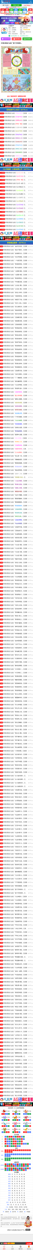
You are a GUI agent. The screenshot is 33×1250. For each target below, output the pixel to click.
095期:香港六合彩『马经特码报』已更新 (13, 601)
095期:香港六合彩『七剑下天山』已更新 (13, 644)
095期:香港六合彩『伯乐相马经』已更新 (13, 754)
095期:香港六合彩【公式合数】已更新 (14, 194)
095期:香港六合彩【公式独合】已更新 (14, 187)
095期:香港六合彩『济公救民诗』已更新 (13, 306)
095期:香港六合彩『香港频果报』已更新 (13, 1088)
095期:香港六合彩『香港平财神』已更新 (13, 342)
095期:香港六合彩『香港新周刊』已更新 (13, 541)
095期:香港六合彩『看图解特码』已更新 (13, 697)
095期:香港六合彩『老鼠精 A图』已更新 (13, 1014)
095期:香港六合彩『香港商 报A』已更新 (13, 388)
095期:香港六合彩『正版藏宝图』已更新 (13, 317)
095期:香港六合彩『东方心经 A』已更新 (13, 1024)
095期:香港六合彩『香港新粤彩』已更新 (13, 278)
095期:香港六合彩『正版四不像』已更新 (13, 527)
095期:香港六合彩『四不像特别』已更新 (13, 736)
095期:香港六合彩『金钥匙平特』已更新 (13, 946)
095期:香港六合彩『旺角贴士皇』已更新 (13, 630)
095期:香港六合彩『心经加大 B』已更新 (13, 1035)
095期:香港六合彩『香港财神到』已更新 (13, 687)
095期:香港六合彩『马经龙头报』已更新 (13, 598)
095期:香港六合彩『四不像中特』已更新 (13, 740)
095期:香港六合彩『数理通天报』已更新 (13, 914)
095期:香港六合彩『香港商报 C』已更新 (13, 594)
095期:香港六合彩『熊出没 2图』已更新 (13, 733)
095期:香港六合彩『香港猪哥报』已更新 (13, 918)
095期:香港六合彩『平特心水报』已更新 (13, 935)
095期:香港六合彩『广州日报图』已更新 (13, 417)
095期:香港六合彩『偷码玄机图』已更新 (13, 626)
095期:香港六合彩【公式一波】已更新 (14, 183)
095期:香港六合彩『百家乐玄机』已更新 (13, 999)
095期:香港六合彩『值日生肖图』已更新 (13, 314)
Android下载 (7, 38)
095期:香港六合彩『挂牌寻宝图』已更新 (13, 1042)
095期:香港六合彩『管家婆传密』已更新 (13, 807)
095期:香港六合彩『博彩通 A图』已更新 (13, 985)
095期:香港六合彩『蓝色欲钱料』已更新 (13, 608)
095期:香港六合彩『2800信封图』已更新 (14, 1056)
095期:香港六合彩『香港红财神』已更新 (13, 363)
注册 (12, 1249)
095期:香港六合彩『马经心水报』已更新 (13, 605)
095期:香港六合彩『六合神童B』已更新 (13, 900)
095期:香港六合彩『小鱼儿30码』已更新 (13, 928)
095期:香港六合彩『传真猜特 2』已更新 (13, 1067)
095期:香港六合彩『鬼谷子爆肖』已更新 (13, 250)
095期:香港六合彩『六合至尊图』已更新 (13, 385)
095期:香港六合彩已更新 (13, 113)
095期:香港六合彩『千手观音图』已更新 (13, 882)
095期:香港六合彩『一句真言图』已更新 (13, 260)
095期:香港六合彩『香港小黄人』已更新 (13, 616)
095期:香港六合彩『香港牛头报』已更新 (13, 861)
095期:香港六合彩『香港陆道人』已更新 (13, 619)
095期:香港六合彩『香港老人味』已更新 (13, 711)
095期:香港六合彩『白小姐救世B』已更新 (14, 786)
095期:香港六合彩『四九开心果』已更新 (13, 708)
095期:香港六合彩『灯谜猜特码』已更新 (13, 658)
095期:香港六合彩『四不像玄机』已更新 (13, 743)
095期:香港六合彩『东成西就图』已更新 (13, 534)
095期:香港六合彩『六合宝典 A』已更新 (13, 875)
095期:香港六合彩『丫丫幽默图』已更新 (13, 377)
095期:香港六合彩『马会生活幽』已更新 (13, 726)
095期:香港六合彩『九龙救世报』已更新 (13, 836)
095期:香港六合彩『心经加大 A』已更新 (13, 1031)
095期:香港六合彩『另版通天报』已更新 (13, 854)
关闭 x (28, 1229)
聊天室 (21, 1249)
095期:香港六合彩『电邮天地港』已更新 (13, 559)
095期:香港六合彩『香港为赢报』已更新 (13, 623)
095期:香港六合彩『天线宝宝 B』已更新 (13, 847)
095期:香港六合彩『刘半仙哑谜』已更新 (13, 1081)
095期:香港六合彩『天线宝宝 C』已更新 (13, 850)
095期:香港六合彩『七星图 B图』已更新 (13, 271)
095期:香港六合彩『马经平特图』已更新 (13, 761)
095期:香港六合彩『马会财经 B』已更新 (13, 815)
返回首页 (30, 2)
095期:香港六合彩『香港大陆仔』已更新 (13, 797)
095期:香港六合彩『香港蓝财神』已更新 (13, 356)
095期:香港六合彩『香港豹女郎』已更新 (13, 964)
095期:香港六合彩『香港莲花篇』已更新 (13, 580)
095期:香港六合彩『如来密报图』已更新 (13, 640)
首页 (4, 1249)
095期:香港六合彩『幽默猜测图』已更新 (13, 680)
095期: (5, 1243)
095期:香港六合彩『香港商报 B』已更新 (13, 591)
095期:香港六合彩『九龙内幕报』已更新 (13, 839)
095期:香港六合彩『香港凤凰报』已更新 (13, 690)
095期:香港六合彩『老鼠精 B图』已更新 (13, 1017)
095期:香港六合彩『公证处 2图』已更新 (13, 285)
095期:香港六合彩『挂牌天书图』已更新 (13, 662)
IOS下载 (17, 38)
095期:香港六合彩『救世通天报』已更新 (13, 910)
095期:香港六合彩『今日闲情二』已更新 (13, 672)
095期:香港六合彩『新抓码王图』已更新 (13, 864)
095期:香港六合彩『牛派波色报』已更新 (13, 974)
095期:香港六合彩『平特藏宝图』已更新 (13, 282)
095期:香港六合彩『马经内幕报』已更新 (13, 587)
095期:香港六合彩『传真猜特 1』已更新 (13, 1060)
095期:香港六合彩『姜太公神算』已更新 (13, 694)
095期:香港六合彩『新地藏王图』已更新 (13, 651)
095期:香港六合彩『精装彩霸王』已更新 (13, 1021)
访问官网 (28, 38)
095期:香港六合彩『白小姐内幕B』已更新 (14, 779)
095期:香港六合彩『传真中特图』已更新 (13, 1063)
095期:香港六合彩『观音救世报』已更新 (13, 701)
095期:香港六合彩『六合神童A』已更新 (13, 896)
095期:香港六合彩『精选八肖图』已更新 (13, 1006)
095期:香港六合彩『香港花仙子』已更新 (13, 1070)
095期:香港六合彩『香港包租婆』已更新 (13, 989)
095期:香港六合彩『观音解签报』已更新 (13, 683)
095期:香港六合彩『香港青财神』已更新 (13, 345)
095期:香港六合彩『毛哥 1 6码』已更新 (13, 303)
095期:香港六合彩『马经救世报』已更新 (13, 758)
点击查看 (29, 1243)
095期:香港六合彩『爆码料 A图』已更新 (13, 950)
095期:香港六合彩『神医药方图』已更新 (13, 1092)
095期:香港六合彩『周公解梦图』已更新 (13, 747)
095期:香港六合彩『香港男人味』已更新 (13, 719)
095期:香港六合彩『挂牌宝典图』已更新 (13, 978)
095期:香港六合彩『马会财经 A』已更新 (13, 811)
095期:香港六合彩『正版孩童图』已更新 (13, 324)
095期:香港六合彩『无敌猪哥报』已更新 (13, 921)
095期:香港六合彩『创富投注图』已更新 (13, 537)
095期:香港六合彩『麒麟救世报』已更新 (13, 1053)
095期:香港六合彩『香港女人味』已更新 (13, 715)
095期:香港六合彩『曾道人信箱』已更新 (13, 562)
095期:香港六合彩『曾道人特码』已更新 (13, 292)
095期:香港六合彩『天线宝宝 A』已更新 (13, 843)
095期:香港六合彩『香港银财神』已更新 (13, 353)
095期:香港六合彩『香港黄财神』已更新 (13, 360)
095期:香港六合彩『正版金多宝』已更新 (13, 530)
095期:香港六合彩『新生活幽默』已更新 (13, 722)
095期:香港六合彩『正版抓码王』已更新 (13, 868)
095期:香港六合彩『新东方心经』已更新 (13, 655)
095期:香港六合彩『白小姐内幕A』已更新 (14, 775)
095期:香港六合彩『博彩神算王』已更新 (13, 996)
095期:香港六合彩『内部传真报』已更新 (13, 857)
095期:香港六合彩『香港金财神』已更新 (13, 349)
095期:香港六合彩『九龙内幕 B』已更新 (13, 832)
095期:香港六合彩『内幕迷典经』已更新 (13, 648)
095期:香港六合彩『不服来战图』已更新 (13, 1010)
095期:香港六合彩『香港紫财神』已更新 (13, 367)
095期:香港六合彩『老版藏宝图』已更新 (13, 321)
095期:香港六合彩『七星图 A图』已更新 (13, 274)
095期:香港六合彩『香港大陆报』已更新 (13, 793)
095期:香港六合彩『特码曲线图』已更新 (13, 633)
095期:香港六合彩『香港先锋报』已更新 (13, 566)
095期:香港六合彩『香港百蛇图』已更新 (13, 992)
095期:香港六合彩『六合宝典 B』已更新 (13, 878)
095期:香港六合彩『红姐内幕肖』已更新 (13, 818)
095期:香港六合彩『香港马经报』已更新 (13, 765)
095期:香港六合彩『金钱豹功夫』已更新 (13, 253)
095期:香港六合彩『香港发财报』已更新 (13, 331)
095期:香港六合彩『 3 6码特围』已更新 (13, 751)
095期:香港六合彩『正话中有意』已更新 (13, 825)
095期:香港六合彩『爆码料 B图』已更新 (13, 953)
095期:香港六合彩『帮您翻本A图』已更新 (14, 957)
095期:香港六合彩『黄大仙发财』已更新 (13, 267)
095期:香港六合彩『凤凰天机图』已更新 (13, 772)
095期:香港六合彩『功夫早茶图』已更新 (13, 257)
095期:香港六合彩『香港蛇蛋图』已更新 (13, 676)
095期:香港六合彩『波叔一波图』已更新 (13, 971)
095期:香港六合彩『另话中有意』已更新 (13, 822)
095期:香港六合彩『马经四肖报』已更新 (13, 569)
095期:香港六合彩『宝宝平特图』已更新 (13, 939)
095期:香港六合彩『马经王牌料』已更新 (13, 374)
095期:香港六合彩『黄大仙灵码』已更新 (13, 1074)
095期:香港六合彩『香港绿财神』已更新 (13, 338)
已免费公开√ (11, 1243)
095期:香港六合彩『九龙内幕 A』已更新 (13, 829)
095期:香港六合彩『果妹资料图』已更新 (13, 470)
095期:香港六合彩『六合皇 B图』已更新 (13, 548)
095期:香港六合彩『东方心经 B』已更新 (13, 1028)
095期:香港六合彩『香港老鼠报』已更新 (13, 573)
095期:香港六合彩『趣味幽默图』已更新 (13, 871)
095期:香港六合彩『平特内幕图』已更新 (13, 942)
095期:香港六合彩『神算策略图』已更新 (13, 886)
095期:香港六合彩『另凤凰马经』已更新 (13, 768)
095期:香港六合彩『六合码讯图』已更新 (13, 967)
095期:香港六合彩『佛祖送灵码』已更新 (13, 1085)
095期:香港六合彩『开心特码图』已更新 (13, 704)
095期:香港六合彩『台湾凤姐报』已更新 (13, 800)
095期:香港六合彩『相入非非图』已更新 (13, 1095)
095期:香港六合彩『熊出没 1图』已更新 (13, 729)
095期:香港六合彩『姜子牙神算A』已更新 (14, 889)
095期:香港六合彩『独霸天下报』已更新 (13, 299)
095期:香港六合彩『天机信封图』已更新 (13, 637)
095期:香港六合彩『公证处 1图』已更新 (13, 289)
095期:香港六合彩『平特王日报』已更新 (13, 925)
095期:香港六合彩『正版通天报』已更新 (13, 370)
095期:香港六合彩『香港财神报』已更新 (13, 264)
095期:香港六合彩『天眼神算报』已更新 (13, 296)
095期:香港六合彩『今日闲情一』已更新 (13, 669)
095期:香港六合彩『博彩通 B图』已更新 (13, 982)
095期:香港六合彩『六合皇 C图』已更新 (13, 552)
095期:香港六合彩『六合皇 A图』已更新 (13, 544)
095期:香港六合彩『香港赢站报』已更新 (13, 612)
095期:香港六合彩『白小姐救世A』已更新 (14, 783)
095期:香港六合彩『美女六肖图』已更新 (13, 1046)
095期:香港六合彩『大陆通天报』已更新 (13, 790)
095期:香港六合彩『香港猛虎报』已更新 (13, 328)
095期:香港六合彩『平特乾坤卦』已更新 (13, 932)
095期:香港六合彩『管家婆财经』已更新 (13, 804)
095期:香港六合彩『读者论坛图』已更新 (13, 427)
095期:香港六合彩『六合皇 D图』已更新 (13, 555)
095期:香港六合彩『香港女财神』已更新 (13, 335)
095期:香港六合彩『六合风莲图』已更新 (13, 576)
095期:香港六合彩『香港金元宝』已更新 (13, 584)
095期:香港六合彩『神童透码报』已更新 (13, 903)
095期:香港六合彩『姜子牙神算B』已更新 (14, 893)
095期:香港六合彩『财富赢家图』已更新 (13, 381)
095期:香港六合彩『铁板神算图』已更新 (13, 310)
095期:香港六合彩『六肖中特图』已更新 (13, 1049)
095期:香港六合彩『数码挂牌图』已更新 (13, 665)
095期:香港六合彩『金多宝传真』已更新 (13, 246)
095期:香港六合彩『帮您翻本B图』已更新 (14, 960)
